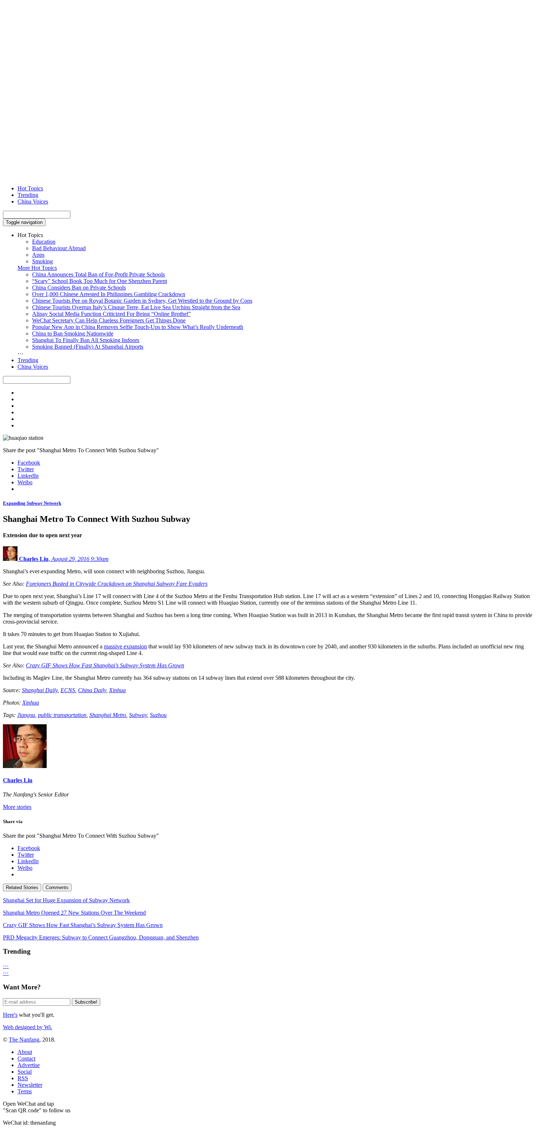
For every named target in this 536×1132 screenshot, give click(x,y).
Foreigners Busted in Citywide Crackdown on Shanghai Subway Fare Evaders (116, 584)
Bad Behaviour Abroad (59, 248)
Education (43, 242)
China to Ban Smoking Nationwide (72, 333)
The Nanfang (24, 1039)
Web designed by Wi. (27, 1027)
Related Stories (22, 887)
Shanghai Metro (107, 715)
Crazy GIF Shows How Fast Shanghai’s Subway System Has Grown (105, 665)
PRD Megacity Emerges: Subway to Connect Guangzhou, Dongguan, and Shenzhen (101, 937)
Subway (138, 715)
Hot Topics (30, 188)
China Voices (33, 201)
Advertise (29, 1065)
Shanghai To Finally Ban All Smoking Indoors (85, 340)
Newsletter (30, 1085)
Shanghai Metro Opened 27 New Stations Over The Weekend (74, 913)
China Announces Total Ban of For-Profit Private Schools (98, 274)
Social (25, 1072)
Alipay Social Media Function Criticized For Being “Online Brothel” (111, 314)
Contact (26, 1058)
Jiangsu (26, 715)
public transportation (62, 715)
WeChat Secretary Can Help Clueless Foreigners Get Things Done (109, 320)
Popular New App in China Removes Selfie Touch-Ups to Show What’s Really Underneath (137, 327)
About (25, 1052)
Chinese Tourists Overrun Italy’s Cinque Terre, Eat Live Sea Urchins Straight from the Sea (136, 307)
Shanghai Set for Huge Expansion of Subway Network (66, 900)
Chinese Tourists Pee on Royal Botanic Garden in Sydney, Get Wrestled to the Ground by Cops (142, 301)
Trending (28, 195)
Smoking (42, 261)
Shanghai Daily (40, 690)
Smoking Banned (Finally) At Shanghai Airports (87, 347)
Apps (38, 255)
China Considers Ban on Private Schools (79, 287)
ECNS (68, 690)
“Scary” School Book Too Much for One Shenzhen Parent (99, 281)
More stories (17, 807)
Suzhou (158, 715)
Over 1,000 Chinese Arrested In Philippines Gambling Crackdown (108, 294)
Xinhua (117, 690)
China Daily (92, 690)
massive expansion (125, 646)
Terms (25, 1091)
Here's (10, 1015)
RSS (23, 1078)
